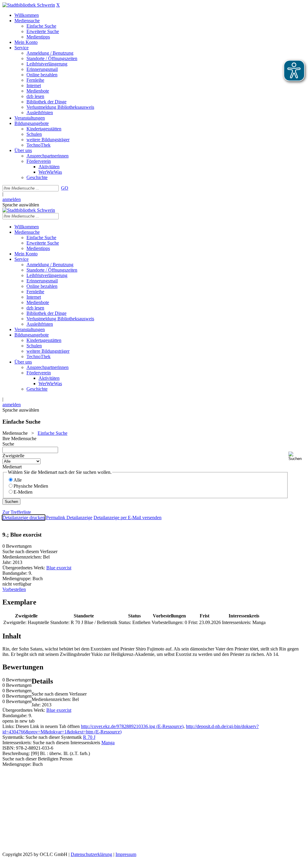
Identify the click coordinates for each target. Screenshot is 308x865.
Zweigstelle (13, 455)
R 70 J (89, 737)
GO (64, 187)
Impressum (126, 854)
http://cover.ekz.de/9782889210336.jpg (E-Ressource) (132, 726)
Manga (108, 742)
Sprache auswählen (20, 204)
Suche (8, 443)
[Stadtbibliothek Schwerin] (28, 5)
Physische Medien (31, 486)
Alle (18, 480)
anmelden (11, 199)
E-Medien (23, 492)
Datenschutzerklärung (91, 854)
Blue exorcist (58, 567)
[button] (297, 456)
